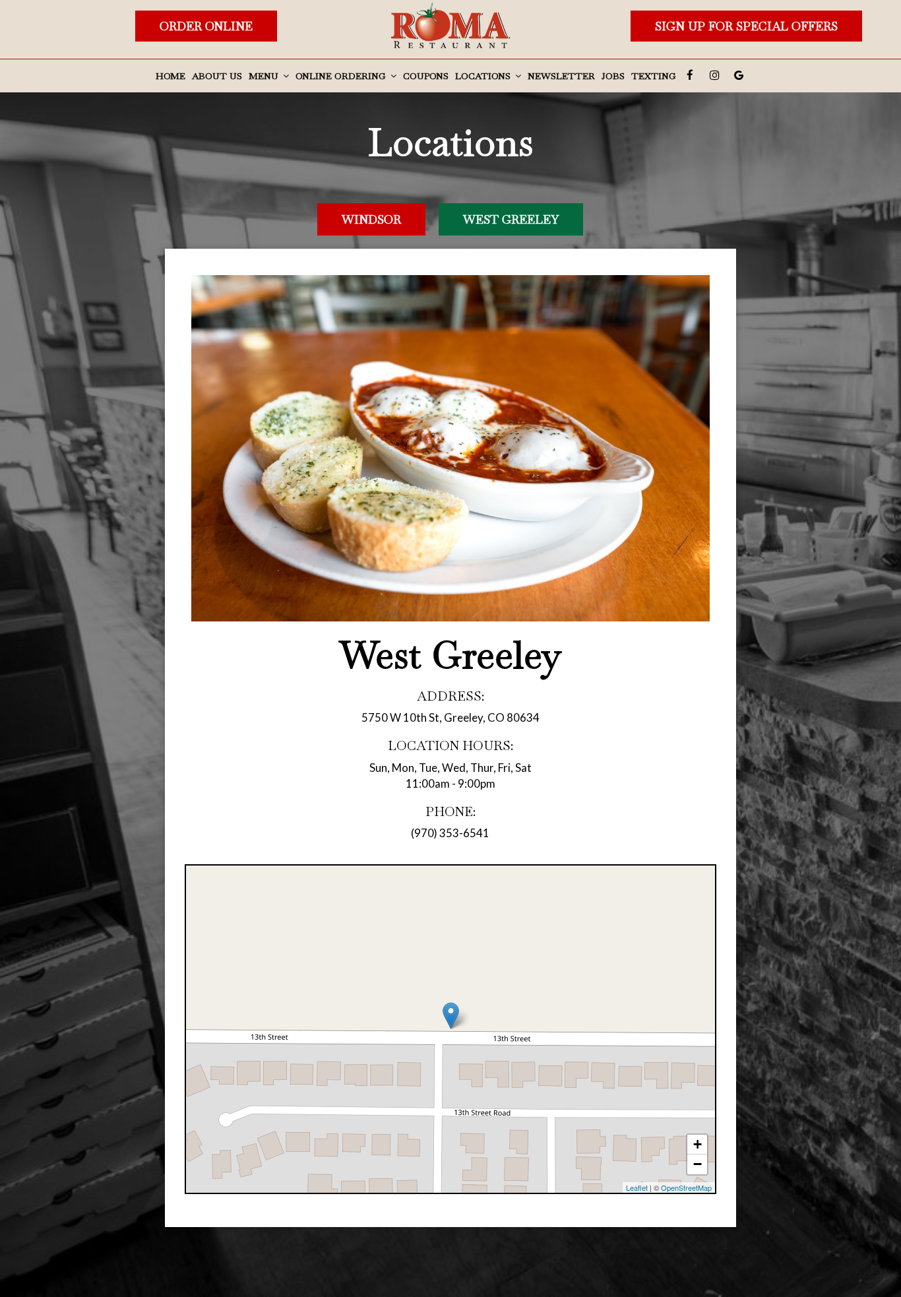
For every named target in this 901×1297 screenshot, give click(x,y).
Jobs (613, 76)
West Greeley (511, 219)
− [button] (697, 1164)
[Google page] (738, 75)
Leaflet (637, 1187)
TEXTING (653, 76)
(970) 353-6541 (450, 833)
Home (170, 76)
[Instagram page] (714, 75)
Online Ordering (341, 76)
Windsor (371, 219)
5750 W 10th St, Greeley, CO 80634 (450, 717)
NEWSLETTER (561, 76)
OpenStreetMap (686, 1187)
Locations (484, 76)
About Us (217, 76)
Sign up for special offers (746, 26)
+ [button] (697, 1144)
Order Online (206, 26)
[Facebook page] (689, 75)
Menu (265, 76)
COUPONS (426, 76)
